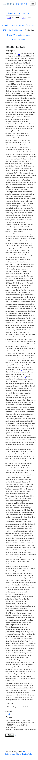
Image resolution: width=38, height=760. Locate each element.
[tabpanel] (19, 380)
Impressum (27, 751)
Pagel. (7, 714)
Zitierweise (30, 25)
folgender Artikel (19, 39)
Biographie (5, 25)
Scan (10, 35)
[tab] (24, 13)
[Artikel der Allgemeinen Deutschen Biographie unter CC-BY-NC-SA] (10, 735)
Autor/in (21, 25)
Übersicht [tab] (11, 13)
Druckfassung (16, 30)
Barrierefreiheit (27, 754)
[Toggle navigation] (33, 4)
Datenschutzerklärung (13, 754)
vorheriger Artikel (24, 35)
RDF (5, 30)
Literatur (14, 25)
